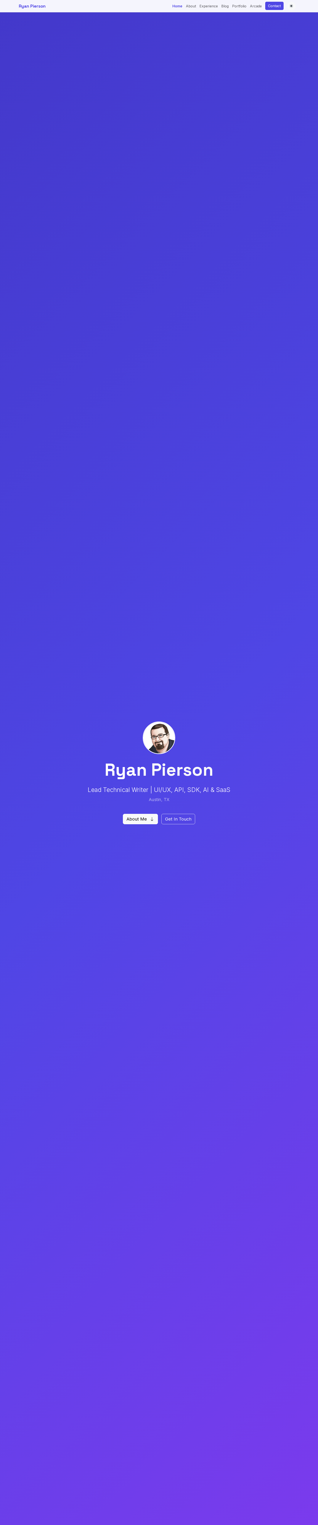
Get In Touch (178, 819)
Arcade (256, 6)
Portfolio (239, 6)
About (191, 6)
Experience (208, 6)
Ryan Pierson (32, 6)
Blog (225, 6)
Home (177, 6)
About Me (137, 819)
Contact (274, 6)
